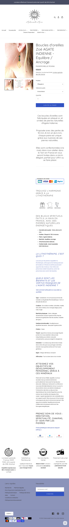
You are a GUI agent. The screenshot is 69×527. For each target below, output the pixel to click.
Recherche (8, 487)
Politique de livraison (11, 492)
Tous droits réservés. (59, 518)
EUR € (9, 513)
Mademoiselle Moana (48, 518)
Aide (6, 495)
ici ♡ (40, 429)
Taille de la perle (40, 88)
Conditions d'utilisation (11, 497)
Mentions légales (19, 487)
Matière (38, 80)
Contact (12, 495)
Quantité (38, 95)
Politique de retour (24, 492)
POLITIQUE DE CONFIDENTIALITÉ (15, 490)
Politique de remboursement (13, 500)
